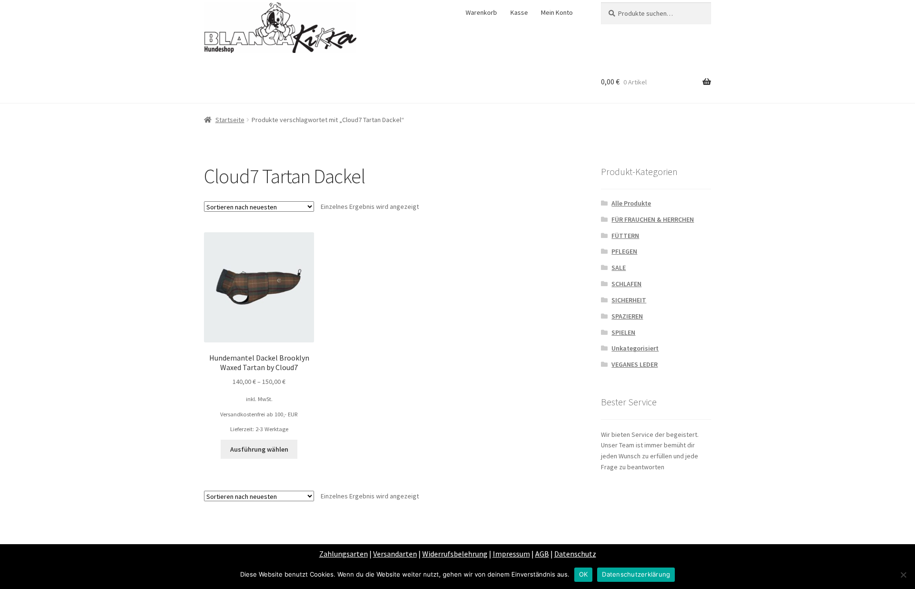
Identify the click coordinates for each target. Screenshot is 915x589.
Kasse (519, 12)
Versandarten (395, 553)
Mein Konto (557, 12)
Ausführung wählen (259, 449)
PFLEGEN (624, 251)
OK (583, 574)
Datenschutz (575, 553)
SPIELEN (623, 332)
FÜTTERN (625, 235)
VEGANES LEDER (634, 364)
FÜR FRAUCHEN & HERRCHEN (652, 219)
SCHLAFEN (626, 283)
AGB (542, 553)
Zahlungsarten (343, 553)
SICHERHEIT (628, 300)
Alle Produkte (631, 203)
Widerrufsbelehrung (455, 553)
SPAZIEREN (627, 316)
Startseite (229, 119)
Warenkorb (481, 12)
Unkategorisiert (635, 348)
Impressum (511, 553)
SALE (618, 267)
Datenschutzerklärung (636, 574)
